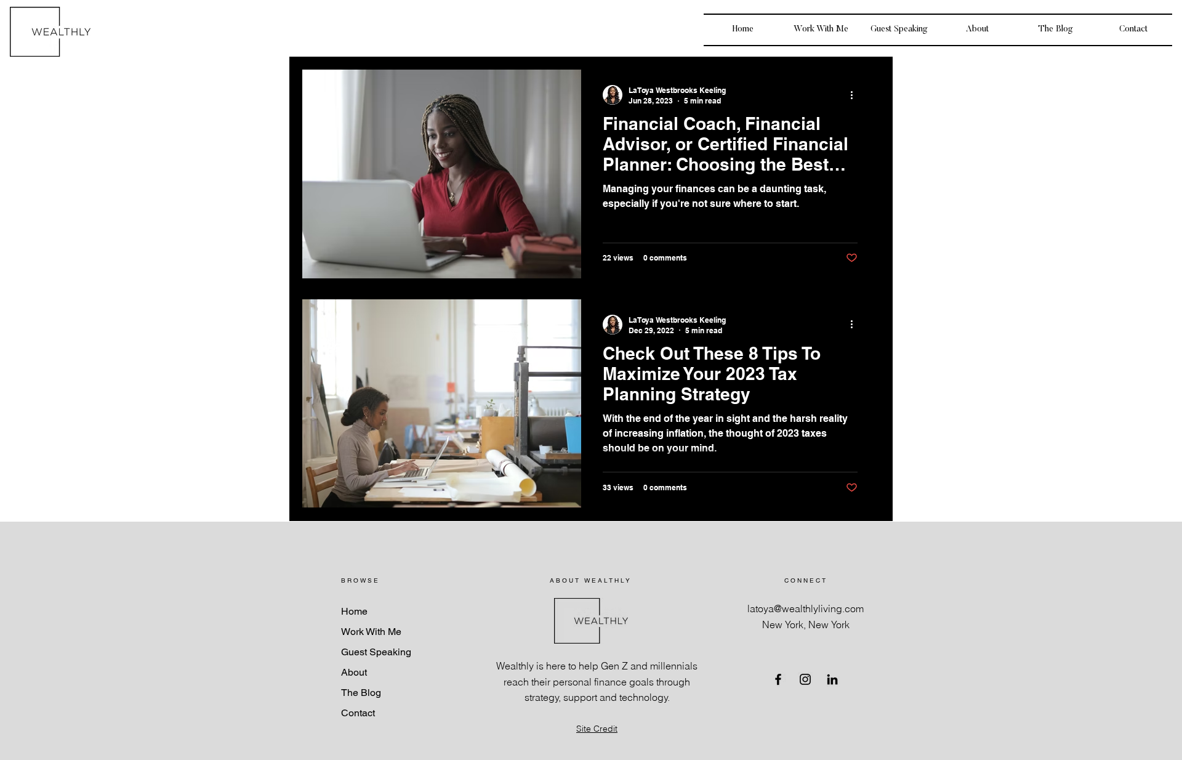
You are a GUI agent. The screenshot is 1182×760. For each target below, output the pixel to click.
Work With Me (371, 631)
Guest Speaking (376, 652)
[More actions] (855, 94)
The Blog (361, 692)
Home (354, 611)
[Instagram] (805, 679)
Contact (358, 713)
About (354, 672)
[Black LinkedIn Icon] (832, 679)
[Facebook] (778, 679)
